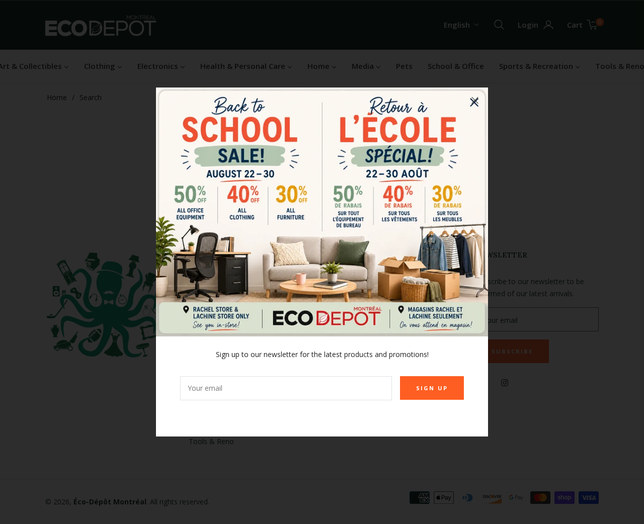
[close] (475, 101)
